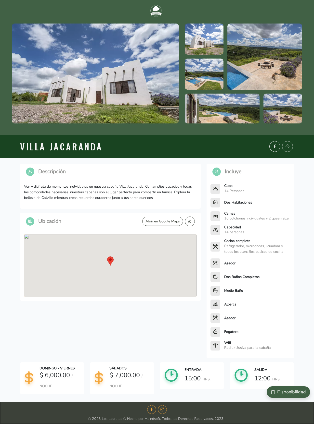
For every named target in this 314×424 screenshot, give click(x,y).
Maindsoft (152, 418)
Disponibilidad (291, 392)
